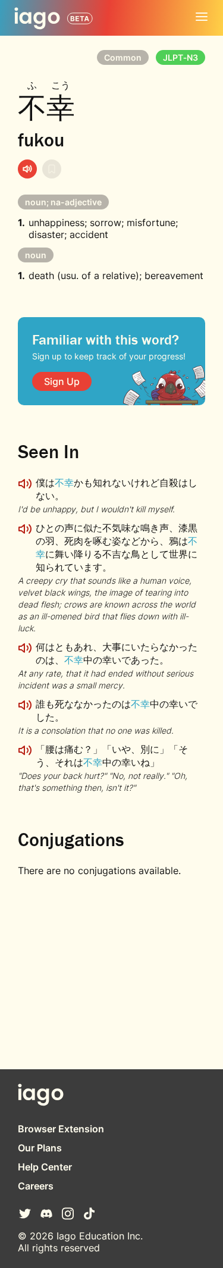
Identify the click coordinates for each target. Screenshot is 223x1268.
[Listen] (27, 169)
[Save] (51, 169)
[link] (62, 381)
